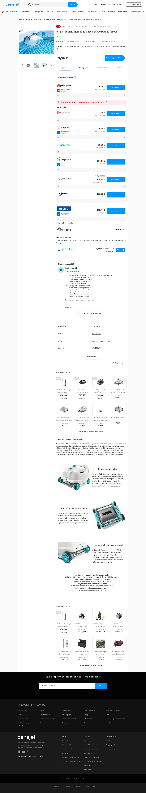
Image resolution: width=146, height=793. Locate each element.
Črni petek (67, 786)
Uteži (107, 715)
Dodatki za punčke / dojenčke (115, 719)
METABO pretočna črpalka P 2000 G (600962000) (118, 626)
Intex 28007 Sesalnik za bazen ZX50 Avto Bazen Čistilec (100, 420)
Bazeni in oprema (49, 20)
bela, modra (96, 334)
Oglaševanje (88, 741)
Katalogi (112, 4)
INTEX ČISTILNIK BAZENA (118, 418)
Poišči (73, 4)
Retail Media (87, 769)
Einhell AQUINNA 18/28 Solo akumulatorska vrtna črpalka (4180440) (118, 654)
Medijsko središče (67, 749)
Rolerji (86, 715)
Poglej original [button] (68, 307)
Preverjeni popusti (90, 786)
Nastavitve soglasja (112, 749)
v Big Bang (82, 423)
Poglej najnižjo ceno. (104, 26)
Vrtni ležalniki (88, 719)
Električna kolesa (23, 719)
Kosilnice (20, 715)
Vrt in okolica (38, 20)
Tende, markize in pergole (48, 719)
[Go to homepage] (12, 4)
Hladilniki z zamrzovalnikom (71, 719)
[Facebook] (19, 752)
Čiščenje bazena (61, 20)
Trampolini (65, 723)
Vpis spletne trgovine (134, 4)
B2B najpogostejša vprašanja (93, 761)
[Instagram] (28, 752)
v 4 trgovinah (100, 629)
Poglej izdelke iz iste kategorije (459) (91, 431)
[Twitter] (23, 752)
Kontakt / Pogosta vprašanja (71, 757)
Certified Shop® (88, 753)
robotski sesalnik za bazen (101, 341)
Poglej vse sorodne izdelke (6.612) (91, 665)
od (119, 397)
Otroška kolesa (66, 711)
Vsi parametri (91, 357)
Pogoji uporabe (111, 745)
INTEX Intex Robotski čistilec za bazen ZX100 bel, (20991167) (82, 420)
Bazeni (86, 723)
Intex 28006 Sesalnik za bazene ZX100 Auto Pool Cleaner (118, 392)
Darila (78, 786)
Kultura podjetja (67, 745)
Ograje (42, 711)
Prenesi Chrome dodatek (91, 757)
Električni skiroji (22, 711)
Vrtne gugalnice (67, 715)
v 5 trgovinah (118, 395)
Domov (21, 20)
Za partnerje (87, 765)
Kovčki (108, 723)
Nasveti (120, 4)
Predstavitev (65, 741)
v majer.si (118, 421)
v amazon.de (100, 423)
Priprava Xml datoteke (91, 749)
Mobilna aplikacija (101, 4)
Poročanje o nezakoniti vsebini (71, 761)
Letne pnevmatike (89, 711)
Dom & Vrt (29, 20)
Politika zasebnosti (112, 741)
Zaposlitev (65, 753)
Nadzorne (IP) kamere (113, 711)
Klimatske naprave (45, 715)
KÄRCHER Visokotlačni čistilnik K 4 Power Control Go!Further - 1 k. (100, 626)
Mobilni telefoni (44, 723)
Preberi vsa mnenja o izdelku (91, 313)
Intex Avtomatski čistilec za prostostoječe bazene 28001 (63, 420)
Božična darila (54, 786)
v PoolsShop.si (64, 423)
